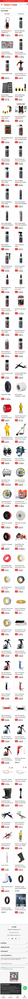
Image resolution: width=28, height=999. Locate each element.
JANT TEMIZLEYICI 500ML (19, 245)
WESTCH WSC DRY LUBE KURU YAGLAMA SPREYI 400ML (21, 138)
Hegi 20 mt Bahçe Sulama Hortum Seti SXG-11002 (20, 459)
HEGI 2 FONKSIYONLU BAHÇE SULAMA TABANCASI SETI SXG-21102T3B (20, 96)
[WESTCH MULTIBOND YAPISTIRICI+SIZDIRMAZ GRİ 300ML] (7, 215)
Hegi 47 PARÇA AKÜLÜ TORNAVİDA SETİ (20, 117)
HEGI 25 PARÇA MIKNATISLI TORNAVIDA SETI (7, 96)
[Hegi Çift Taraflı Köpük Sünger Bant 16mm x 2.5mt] (20, 600)
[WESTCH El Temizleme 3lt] (20, 301)
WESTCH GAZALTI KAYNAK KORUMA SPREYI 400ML (5, 160)
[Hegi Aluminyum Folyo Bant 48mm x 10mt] (7, 622)
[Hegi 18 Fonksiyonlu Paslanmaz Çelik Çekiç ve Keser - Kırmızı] (7, 665)
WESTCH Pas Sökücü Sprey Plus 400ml (20, 352)
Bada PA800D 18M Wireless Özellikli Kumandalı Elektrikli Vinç (20, 545)
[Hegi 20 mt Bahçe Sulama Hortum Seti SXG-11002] (20, 451)
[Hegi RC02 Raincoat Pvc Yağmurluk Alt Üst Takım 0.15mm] (7, 429)
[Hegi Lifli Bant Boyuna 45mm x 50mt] (7, 579)
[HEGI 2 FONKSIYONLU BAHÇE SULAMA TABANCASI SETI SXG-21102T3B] (20, 87)
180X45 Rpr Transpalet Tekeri (20, 523)
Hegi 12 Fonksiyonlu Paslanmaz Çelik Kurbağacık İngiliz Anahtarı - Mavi (19, 673)
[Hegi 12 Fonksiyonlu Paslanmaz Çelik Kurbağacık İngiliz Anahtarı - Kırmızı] (20, 686)
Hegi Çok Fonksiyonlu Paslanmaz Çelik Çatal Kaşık (20, 802)
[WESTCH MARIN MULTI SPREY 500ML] (7, 194)
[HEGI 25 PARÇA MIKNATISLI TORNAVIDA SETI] (7, 87)
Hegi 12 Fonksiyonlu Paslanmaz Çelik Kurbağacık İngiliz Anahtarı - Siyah (6, 695)
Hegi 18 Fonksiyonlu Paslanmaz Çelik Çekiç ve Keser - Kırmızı (6, 673)
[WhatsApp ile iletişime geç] (25, 988)
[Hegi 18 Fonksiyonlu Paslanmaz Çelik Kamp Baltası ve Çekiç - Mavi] (7, 729)
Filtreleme (21, 14)
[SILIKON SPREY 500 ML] (7, 65)
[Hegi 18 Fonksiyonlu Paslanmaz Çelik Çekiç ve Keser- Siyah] (20, 643)
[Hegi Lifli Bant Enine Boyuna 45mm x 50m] (20, 558)
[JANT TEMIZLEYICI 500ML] (20, 237)
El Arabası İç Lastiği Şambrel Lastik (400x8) (20, 887)
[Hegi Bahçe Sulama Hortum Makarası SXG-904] (7, 451)
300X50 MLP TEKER (6, 394)
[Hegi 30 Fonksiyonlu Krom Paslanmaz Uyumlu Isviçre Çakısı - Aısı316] (7, 836)
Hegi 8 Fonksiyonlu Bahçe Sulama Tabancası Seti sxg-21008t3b (6, 117)
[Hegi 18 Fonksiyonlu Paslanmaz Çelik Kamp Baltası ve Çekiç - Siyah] (20, 729)
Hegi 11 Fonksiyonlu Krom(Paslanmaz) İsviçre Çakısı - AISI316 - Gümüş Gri (20, 823)
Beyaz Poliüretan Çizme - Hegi (7, 887)
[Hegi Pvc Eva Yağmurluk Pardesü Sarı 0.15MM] (20, 836)
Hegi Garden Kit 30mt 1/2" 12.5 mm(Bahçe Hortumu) (20, 481)
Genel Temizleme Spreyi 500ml (7, 374)
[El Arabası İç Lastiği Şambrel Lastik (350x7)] (7, 900)
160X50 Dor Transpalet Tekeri (6, 545)
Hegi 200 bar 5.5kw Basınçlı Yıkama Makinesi (5, 481)
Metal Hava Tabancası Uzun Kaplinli (20, 759)
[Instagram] (8, 938)
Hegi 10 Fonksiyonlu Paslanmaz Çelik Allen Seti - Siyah (20, 716)
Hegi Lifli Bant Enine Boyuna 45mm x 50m (20, 566)
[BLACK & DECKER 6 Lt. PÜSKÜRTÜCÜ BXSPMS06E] (7, 23)
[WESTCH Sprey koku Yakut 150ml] (7, 279)
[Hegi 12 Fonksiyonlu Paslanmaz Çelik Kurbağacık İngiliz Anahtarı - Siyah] (7, 686)
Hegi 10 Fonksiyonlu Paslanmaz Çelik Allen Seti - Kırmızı (6, 716)
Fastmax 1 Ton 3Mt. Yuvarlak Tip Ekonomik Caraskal (20, 908)
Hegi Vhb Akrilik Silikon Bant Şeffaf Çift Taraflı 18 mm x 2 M (6, 566)
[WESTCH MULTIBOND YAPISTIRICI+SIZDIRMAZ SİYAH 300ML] (20, 194)
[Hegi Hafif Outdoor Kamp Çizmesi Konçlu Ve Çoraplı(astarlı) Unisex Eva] (7, 793)
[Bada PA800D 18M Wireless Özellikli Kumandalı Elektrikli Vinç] (20, 536)
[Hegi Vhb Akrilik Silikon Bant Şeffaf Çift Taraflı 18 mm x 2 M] (7, 558)
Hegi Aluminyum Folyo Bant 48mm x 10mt (6, 630)
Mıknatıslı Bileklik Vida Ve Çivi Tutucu (7, 138)
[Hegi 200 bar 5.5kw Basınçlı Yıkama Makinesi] (7, 472)
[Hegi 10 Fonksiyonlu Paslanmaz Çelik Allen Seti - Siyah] (20, 707)
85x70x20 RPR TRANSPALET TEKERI (20, 395)
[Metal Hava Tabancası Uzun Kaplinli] (20, 750)
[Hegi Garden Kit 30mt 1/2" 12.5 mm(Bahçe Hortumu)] (20, 472)
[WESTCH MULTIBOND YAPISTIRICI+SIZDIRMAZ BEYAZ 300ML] (20, 215)
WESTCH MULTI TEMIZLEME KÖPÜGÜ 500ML (6, 245)
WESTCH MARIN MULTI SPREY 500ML (6, 202)
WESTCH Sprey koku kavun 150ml (20, 288)
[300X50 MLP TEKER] (7, 386)
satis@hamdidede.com (14, 935)
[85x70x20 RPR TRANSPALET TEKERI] (20, 386)
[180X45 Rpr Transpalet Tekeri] (20, 515)
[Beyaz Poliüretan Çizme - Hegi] (7, 878)
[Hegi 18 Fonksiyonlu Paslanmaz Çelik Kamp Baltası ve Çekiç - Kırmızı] (7, 750)
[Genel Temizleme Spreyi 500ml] (7, 365)
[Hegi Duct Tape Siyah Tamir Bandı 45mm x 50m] (20, 579)
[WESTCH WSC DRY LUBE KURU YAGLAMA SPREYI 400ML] (20, 130)
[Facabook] (15, 938)
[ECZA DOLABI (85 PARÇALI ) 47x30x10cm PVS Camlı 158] (7, 44)
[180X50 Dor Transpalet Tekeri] (7, 515)
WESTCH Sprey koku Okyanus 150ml (20, 267)
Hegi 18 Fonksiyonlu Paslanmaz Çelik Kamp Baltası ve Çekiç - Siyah (20, 737)
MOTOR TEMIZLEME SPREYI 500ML (20, 31)
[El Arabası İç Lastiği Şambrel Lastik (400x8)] (20, 878)
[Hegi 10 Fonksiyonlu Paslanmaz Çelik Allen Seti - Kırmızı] (7, 707)
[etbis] (14, 977)
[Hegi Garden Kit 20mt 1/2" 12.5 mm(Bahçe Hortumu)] (7, 493)
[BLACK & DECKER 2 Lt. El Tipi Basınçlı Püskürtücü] (20, 65)
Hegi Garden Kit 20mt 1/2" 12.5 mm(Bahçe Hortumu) (6, 502)
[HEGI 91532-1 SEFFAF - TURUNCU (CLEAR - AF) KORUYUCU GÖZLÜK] (7, 772)
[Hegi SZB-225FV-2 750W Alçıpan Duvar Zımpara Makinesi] (20, 429)
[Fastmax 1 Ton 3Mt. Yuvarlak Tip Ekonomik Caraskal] (20, 900)
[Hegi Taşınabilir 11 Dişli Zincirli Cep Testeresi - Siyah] (20, 622)
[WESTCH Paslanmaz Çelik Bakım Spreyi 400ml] (20, 322)
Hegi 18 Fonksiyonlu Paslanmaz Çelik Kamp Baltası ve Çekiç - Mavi (6, 737)
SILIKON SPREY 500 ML (6, 73)
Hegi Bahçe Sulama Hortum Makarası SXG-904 (6, 459)
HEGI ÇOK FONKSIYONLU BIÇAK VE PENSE (20, 374)
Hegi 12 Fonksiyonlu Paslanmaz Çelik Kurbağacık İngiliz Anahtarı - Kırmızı (19, 695)
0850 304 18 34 (15, 932)
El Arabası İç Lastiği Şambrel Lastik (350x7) (6, 908)
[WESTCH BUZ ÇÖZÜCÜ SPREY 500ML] (7, 172)
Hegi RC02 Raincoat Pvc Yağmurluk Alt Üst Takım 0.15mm (7, 438)
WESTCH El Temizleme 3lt (20, 309)
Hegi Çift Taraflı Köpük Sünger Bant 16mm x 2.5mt (20, 609)
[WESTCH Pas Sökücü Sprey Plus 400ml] (20, 344)
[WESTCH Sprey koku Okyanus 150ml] (20, 258)
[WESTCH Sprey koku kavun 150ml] (20, 279)
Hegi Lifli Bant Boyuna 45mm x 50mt (6, 588)
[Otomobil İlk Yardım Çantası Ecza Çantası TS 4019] (20, 493)
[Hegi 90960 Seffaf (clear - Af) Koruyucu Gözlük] (20, 772)
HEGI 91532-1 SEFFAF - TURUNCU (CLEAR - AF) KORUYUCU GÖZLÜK (6, 780)
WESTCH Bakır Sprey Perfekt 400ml (6, 331)
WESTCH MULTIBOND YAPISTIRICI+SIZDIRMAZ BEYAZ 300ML (21, 224)
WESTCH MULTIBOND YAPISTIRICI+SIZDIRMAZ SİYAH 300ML (21, 203)
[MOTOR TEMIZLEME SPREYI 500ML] (20, 23)
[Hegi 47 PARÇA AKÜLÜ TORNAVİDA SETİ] (20, 108)
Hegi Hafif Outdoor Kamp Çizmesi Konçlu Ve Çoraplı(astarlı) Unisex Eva (7, 802)
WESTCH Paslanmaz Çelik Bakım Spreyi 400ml (20, 331)
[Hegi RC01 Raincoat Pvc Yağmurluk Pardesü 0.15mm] (20, 408)
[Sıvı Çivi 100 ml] (7, 857)
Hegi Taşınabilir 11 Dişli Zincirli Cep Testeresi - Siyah (20, 630)
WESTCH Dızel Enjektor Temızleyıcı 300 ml (6, 267)
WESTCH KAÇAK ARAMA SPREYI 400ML (20, 181)
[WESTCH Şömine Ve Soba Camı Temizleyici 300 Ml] (20, 151)
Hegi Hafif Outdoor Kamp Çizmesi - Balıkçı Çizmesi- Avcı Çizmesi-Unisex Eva (20, 866)
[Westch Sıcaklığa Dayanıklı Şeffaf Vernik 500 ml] (20, 44)
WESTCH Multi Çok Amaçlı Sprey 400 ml (6, 352)
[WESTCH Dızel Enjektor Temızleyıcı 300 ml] (7, 258)
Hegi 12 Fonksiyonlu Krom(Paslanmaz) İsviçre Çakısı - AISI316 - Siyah (6, 823)
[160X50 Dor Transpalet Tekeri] (7, 536)
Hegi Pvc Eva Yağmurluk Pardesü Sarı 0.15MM (20, 844)
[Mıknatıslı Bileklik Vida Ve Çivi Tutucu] (7, 130)
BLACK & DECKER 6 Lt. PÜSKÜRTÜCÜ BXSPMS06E (6, 31)
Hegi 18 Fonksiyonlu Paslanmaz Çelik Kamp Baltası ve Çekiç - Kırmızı (7, 759)
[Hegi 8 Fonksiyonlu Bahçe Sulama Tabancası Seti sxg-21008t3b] (7, 108)
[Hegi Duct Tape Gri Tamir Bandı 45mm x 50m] (7, 600)
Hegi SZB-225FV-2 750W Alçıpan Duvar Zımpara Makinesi (21, 438)
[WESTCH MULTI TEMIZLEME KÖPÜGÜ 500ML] (7, 237)
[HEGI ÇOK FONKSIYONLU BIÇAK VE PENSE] (20, 365)
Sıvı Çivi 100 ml (4, 865)
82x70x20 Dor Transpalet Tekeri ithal (6, 416)
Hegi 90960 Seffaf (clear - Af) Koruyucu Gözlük (21, 780)
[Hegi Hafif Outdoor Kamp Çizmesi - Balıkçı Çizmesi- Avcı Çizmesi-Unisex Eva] (20, 857)
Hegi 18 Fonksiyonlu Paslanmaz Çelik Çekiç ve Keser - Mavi (6, 652)
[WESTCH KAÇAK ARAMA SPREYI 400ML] (20, 172)
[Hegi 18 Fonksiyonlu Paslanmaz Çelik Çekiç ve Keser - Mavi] (7, 643)
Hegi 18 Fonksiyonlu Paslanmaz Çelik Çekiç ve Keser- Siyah (20, 652)
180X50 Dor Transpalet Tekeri (6, 523)
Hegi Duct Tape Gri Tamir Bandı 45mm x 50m (7, 609)
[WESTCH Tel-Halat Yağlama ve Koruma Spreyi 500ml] (7, 301)
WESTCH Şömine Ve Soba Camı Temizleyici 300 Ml (20, 160)
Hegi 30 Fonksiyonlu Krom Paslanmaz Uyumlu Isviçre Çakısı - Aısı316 (6, 844)
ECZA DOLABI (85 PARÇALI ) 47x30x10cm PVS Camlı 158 (6, 53)
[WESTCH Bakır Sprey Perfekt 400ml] (7, 322)
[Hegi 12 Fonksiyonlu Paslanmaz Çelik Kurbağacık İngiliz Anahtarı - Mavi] (20, 665)
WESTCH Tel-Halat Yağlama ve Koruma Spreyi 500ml (6, 309)
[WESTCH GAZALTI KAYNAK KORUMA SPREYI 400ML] (7, 151)
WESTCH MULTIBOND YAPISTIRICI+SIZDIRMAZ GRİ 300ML (7, 224)
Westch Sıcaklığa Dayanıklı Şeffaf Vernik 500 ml (20, 53)
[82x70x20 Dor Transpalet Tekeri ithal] (7, 408)
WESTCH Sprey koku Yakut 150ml (6, 288)
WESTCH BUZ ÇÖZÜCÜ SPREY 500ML (6, 181)
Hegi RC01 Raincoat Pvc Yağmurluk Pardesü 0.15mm (20, 416)
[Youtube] (12, 938)
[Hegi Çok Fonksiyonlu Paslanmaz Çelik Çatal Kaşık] (20, 793)
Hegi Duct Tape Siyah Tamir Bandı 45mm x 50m (20, 588)
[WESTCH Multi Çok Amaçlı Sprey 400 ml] (7, 344)
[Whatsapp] (19, 938)
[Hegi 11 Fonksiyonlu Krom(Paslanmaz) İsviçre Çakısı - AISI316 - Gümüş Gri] (20, 814)
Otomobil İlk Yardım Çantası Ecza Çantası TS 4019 (21, 502)
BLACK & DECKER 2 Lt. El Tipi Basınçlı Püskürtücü (20, 74)
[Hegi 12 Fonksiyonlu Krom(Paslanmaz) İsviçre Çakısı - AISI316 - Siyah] (7, 814)
